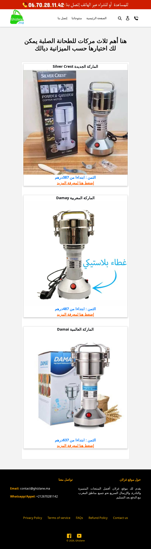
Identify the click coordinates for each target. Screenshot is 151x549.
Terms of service (59, 518)
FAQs (79, 518)
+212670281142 (47, 496)
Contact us (120, 518)
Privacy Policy (32, 518)
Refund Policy (98, 518)
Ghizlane (80, 540)
